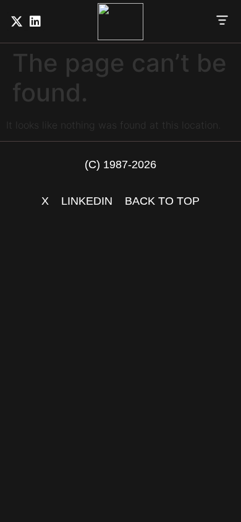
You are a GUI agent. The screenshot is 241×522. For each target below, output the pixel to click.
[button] (222, 22)
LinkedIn (86, 201)
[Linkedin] (35, 21)
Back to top (162, 201)
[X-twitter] (16, 21)
